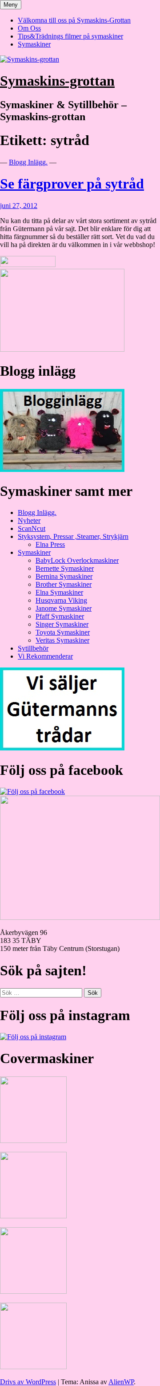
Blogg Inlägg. (28, 162)
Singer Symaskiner (62, 624)
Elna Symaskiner (59, 592)
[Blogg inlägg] (62, 469)
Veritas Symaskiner (62, 640)
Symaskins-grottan (57, 81)
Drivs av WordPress (28, 1382)
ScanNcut (31, 528)
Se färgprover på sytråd (72, 184)
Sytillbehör (33, 648)
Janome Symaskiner (64, 608)
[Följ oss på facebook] (32, 791)
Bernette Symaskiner (65, 568)
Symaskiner (34, 44)
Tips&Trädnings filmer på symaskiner (70, 36)
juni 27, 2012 (18, 205)
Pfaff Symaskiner (60, 616)
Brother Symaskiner (64, 584)
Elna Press (50, 544)
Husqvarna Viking (61, 600)
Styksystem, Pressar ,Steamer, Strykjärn (73, 536)
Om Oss (29, 28)
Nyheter (29, 520)
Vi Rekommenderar (45, 656)
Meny (11, 4)
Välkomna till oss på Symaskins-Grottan (74, 20)
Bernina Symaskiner (64, 576)
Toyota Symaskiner (63, 632)
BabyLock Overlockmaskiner (77, 560)
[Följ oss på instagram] (33, 1036)
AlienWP (121, 1382)
